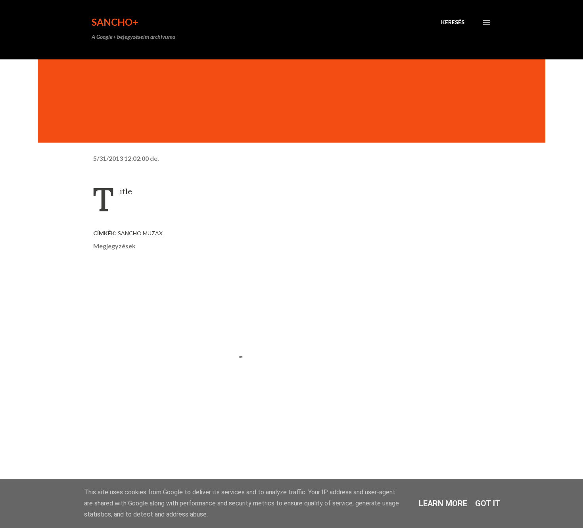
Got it (488, 503)
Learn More (443, 503)
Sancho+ (115, 22)
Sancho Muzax (140, 233)
